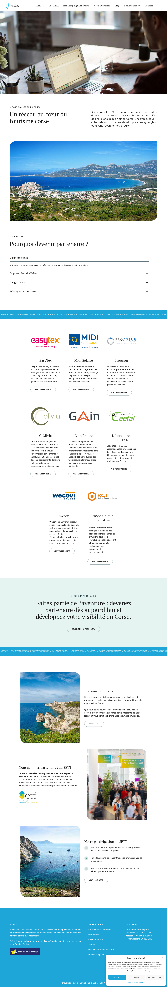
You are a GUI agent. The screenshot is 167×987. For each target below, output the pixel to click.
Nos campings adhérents (99, 929)
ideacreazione (83, 983)
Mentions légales (96, 954)
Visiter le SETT (96, 880)
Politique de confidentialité (136, 982)
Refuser (136, 977)
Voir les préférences (154, 977)
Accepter (117, 977)
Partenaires (93, 934)
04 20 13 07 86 (144, 932)
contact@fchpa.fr (140, 929)
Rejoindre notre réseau (83, 629)
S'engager (94, 724)
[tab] (79, 258)
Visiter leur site (43, 389)
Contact (91, 944)
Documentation (95, 939)
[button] (162, 958)
